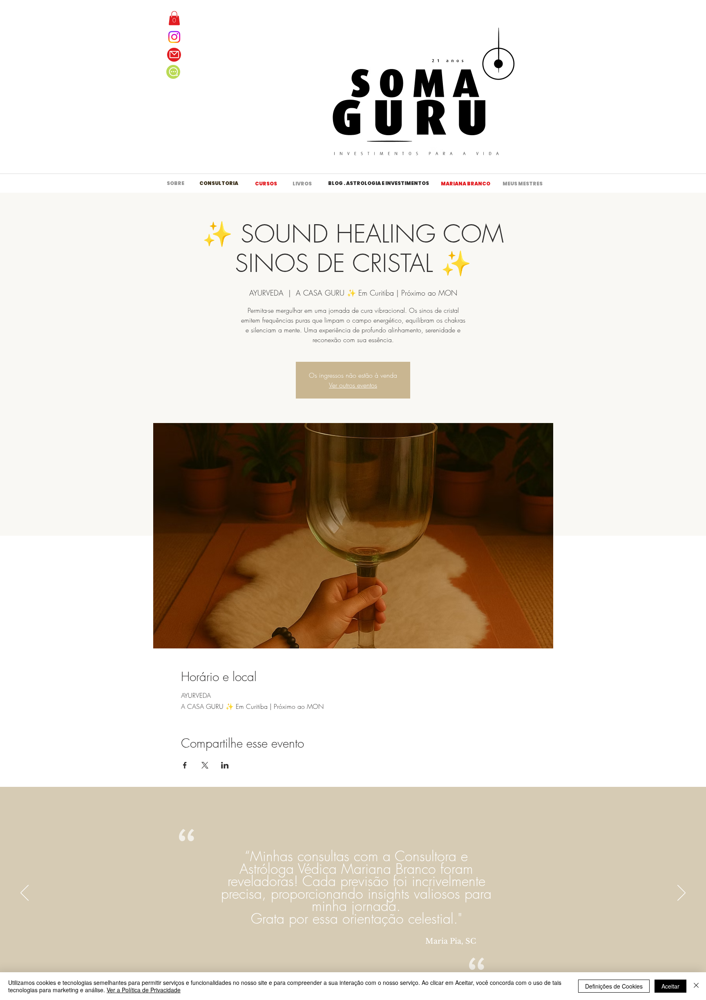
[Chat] (173, 72)
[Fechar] (696, 986)
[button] (174, 18)
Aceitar (670, 986)
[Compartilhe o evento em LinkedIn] (225, 765)
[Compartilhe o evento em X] (205, 765)
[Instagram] (174, 37)
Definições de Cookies (614, 986)
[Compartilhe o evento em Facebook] (185, 765)
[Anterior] (24, 893)
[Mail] (174, 55)
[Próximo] (681, 893)
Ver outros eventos (353, 385)
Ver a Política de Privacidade (144, 990)
